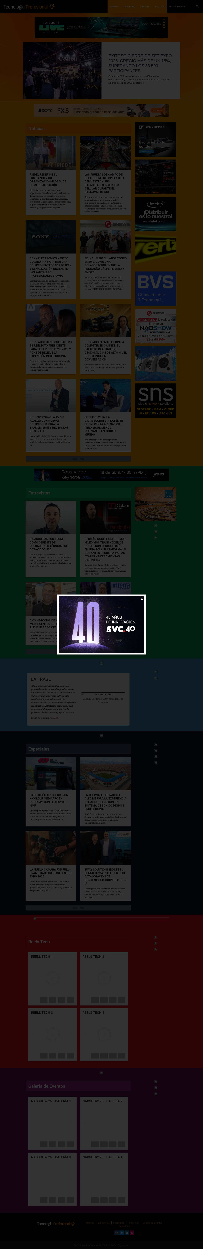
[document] (101, 624)
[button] (142, 598)
